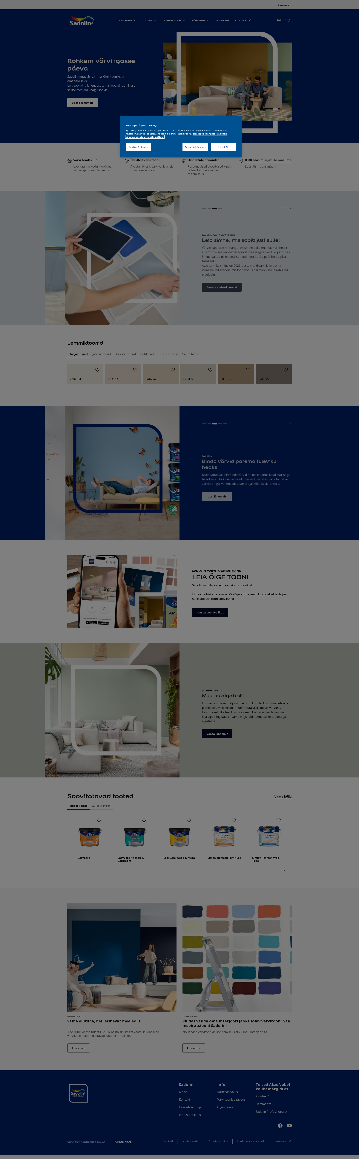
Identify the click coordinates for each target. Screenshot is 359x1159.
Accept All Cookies (195, 147)
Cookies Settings (138, 147)
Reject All (223, 147)
